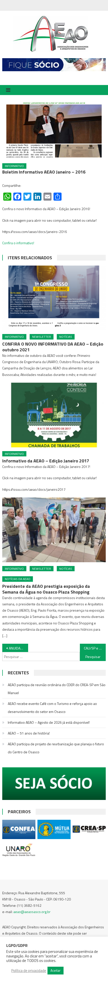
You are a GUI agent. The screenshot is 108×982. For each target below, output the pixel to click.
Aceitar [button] (55, 970)
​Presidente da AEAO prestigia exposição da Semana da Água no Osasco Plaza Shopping (46, 589)
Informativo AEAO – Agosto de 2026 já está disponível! (49, 722)
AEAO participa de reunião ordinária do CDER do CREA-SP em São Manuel (56, 688)
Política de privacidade (28, 970)
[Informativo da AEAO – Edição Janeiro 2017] (54, 415)
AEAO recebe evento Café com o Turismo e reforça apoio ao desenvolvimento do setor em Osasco (52, 707)
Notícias (65, 336)
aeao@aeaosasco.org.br (31, 911)
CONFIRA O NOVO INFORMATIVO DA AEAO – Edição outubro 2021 (52, 347)
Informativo (14, 165)
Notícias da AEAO (17, 579)
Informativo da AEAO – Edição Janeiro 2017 (45, 460)
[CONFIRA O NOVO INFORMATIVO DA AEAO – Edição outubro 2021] (54, 298)
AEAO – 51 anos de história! (29, 733)
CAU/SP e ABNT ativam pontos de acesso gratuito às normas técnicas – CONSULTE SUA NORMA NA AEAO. (95, 648)
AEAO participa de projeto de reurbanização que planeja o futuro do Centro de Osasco (56, 748)
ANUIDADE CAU (18, 648)
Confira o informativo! (18, 243)
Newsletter (41, 336)
